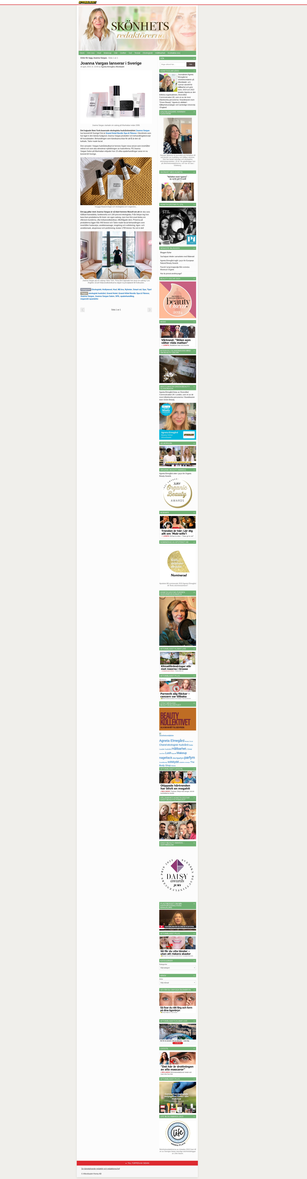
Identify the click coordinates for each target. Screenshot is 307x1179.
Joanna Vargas (143, 131)
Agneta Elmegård (171, 741)
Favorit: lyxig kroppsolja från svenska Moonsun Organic (174, 268)
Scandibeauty (163, 762)
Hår (116, 53)
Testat (137, 53)
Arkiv (161, 979)
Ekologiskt (148, 53)
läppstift (174, 753)
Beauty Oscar (189, 741)
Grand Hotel (112, 293)
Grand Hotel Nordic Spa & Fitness (121, 133)
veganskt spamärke (89, 299)
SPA (117, 296)
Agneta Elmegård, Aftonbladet (112, 67)
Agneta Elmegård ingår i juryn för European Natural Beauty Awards (177, 261)
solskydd (173, 761)
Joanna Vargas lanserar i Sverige (111, 63)
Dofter (123, 53)
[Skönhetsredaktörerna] (166, 735)
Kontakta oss (174, 53)
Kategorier (163, 964)
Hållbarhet (160, 53)
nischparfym (178, 758)
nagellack (165, 757)
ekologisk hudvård (97, 293)
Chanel (163, 744)
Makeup (107, 53)
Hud (99, 53)
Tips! (149, 289)
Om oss (90, 53)
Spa (144, 289)
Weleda (173, 765)
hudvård (168, 749)
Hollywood (107, 289)
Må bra (121, 289)
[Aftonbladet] (88, 2)
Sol (130, 53)
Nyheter (128, 289)
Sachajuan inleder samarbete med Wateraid (177, 256)
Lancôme (162, 753)
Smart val (137, 289)
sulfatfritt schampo (184, 762)
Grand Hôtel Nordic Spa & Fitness (133, 293)
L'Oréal (189, 749)
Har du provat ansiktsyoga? (171, 273)
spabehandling (127, 296)
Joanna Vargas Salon (104, 296)
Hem (82, 53)
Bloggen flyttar (165, 252)
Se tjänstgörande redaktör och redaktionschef (100, 1169)
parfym (189, 757)
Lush (168, 753)
